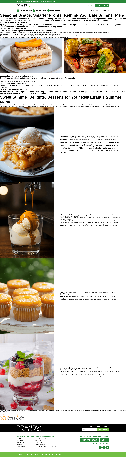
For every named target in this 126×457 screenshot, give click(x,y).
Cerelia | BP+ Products (113, 224)
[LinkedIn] (107, 447)
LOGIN (104, 440)
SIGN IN (90, 6)
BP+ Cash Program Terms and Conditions (45, 446)
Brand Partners (20, 442)
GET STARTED (102, 6)
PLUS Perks (20, 440)
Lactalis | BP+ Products (89, 373)
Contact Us (38, 440)
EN (108, 1)
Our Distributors (21, 444)
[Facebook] (100, 447)
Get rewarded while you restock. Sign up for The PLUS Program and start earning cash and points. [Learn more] (36, 1)
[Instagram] (104, 447)
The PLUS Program (21, 438)
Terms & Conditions (40, 444)
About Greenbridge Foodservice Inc (44, 438)
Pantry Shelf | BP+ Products (110, 299)
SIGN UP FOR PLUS (89, 440)
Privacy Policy (39, 442)
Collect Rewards (21, 446)
